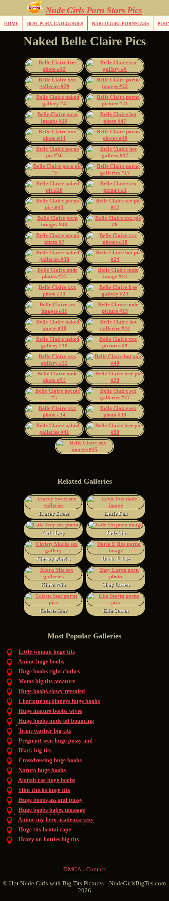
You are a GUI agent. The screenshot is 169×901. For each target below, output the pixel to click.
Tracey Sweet (53, 513)
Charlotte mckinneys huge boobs (59, 701)
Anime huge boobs (41, 662)
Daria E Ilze (116, 559)
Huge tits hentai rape (44, 829)
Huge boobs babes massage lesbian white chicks (49, 813)
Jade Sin (116, 533)
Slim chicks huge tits (44, 790)
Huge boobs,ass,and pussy (50, 800)
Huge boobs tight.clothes (49, 671)
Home (11, 23)
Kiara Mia (53, 585)
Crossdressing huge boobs (50, 760)
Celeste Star (53, 611)
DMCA (72, 869)
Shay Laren (115, 585)
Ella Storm (115, 611)
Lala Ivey (53, 533)
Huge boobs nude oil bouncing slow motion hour (54, 724)
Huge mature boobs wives (50, 711)
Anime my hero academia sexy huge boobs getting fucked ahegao (56, 823)
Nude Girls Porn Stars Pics (94, 10)
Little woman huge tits (46, 652)
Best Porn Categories (55, 23)
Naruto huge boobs (42, 770)
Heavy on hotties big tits (48, 839)
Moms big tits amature (46, 681)
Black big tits (34, 750)
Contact (96, 869)
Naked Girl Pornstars (120, 23)
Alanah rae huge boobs (46, 780)
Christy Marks (53, 559)
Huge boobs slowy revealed (51, 691)
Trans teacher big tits (44, 731)
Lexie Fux (116, 513)
